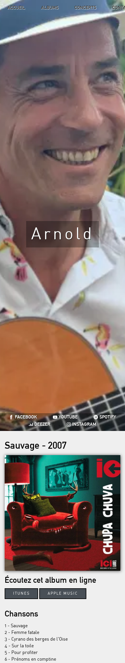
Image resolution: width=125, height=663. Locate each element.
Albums (49, 7)
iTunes (21, 593)
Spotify (107, 417)
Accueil (16, 7)
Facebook (26, 417)
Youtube (68, 417)
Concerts (85, 7)
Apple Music (63, 593)
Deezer (42, 424)
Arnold (62, 234)
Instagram (84, 424)
